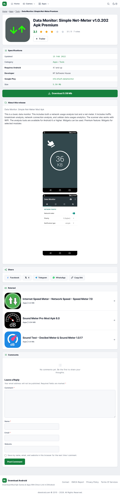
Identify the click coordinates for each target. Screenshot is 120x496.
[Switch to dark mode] (115, 3)
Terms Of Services (109, 482)
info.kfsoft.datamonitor (63, 79)
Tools (17, 11)
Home (17, 3)
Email (8, 433)
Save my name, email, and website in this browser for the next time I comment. (42, 455)
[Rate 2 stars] (46, 31)
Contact (65, 482)
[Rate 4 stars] (57, 31)
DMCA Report (78, 482)
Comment (10, 388)
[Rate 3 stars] (51, 31)
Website (8, 444)
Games (29, 3)
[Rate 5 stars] (62, 31)
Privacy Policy (92, 482)
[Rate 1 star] (41, 31)
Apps (44, 3)
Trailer (42, 38)
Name (8, 421)
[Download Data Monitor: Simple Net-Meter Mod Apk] (60, 224)
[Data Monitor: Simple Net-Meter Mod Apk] (60, 161)
